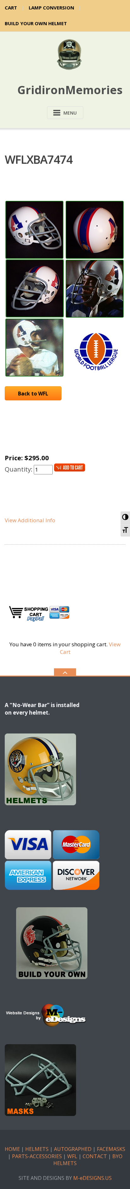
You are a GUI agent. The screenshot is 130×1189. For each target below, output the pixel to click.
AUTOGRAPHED (73, 1149)
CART (11, 7)
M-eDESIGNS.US (92, 1178)
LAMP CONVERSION (51, 7)
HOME (12, 1149)
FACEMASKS (111, 1149)
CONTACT (95, 1156)
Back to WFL (33, 393)
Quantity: (18, 469)
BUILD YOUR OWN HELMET (36, 23)
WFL (72, 1156)
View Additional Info (30, 520)
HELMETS (37, 1149)
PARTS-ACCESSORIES (37, 1156)
